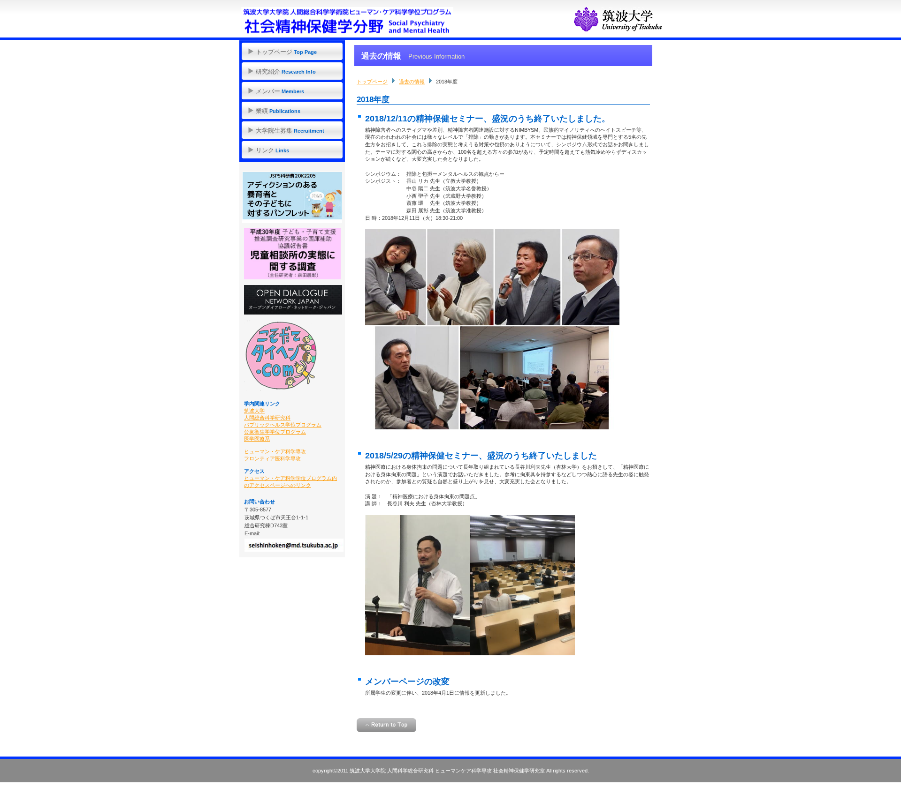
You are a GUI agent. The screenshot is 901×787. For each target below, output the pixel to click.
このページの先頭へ (386, 725)
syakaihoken (349, 21)
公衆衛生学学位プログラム (275, 432)
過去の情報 (412, 81)
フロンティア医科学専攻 (272, 458)
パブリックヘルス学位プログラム (282, 424)
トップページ (372, 81)
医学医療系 (257, 439)
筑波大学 (254, 410)
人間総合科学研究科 (267, 417)
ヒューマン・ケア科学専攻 (275, 451)
